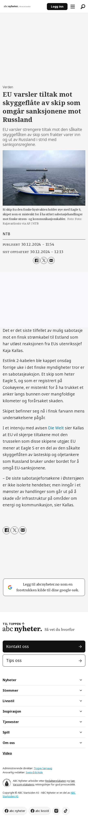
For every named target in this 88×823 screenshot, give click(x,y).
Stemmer (10, 690)
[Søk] (83, 6)
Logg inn (57, 6)
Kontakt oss (17, 646)
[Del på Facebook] (36, 260)
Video (7, 753)
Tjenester (11, 722)
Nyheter (9, 680)
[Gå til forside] (23, 6)
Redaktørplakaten (55, 781)
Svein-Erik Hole (34, 772)
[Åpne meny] (72, 6)
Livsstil (8, 701)
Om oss (9, 742)
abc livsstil (42, 811)
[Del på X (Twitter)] (43, 260)
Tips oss (14, 660)
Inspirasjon (12, 711)
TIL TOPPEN (12, 624)
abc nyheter (17, 811)
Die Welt (56, 428)
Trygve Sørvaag (43, 768)
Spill (6, 732)
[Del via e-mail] (51, 260)
